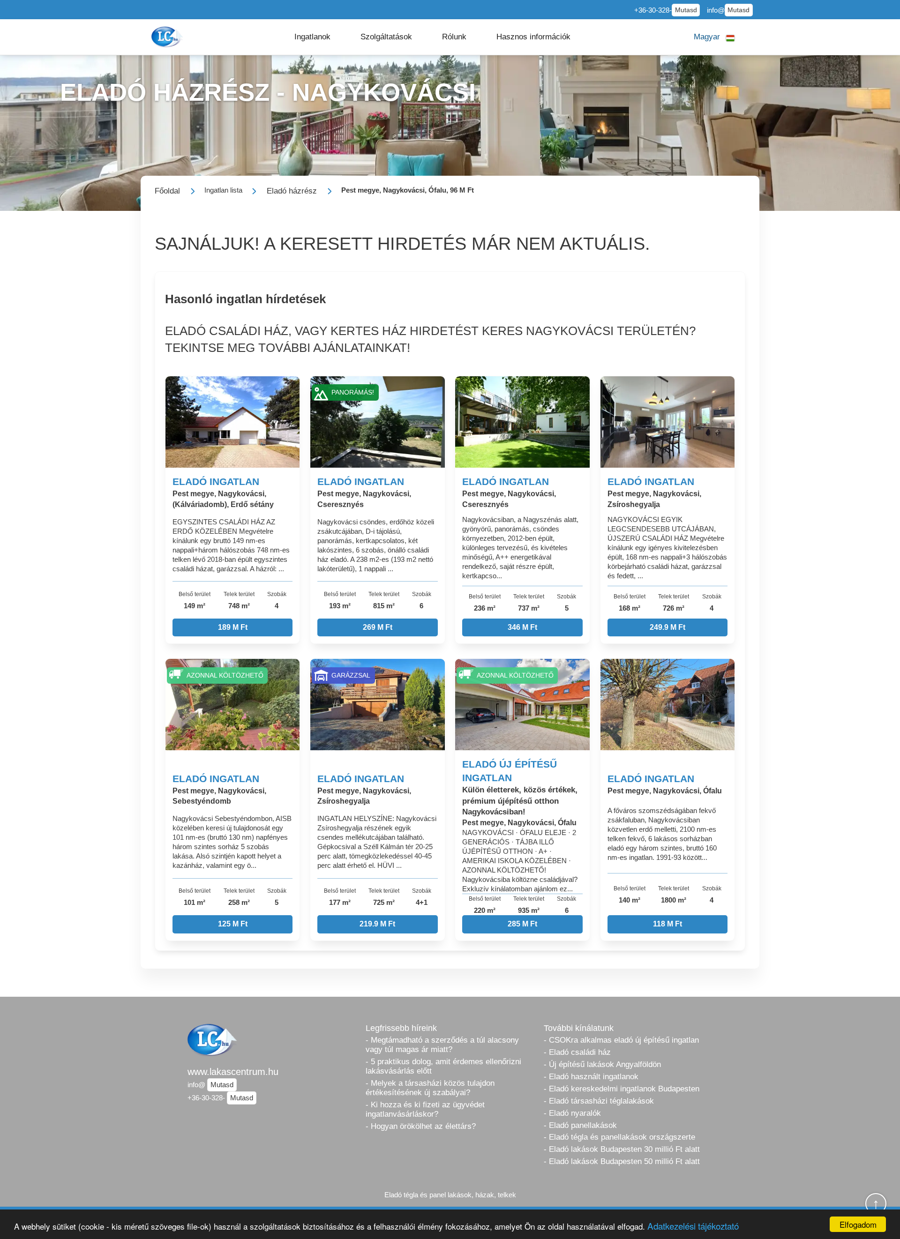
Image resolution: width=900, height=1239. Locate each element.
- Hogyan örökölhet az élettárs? (421, 1126)
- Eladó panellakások (580, 1125)
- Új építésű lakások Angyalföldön (602, 1064)
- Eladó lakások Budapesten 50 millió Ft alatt (622, 1161)
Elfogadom (858, 1224)
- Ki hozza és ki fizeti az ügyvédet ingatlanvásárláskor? (425, 1109)
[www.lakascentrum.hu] (168, 36)
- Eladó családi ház (577, 1052)
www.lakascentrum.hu (233, 1072)
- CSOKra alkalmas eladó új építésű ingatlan (621, 1040)
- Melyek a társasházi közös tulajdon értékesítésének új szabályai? (430, 1088)
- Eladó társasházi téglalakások (599, 1101)
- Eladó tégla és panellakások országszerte (619, 1137)
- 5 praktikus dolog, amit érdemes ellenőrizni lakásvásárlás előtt (443, 1066)
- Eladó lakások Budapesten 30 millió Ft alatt (622, 1149)
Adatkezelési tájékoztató (693, 1225)
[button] (312, 37)
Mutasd (686, 10)
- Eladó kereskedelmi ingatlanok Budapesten (621, 1088)
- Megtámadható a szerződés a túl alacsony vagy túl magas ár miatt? (442, 1045)
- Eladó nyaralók (572, 1113)
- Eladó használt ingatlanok (591, 1076)
